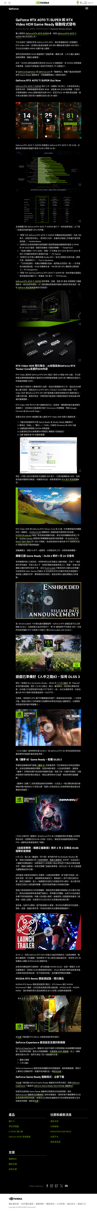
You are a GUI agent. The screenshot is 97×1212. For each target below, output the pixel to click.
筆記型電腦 (14, 1126)
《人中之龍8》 (62, 683)
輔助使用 (50, 1204)
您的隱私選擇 (27, 1204)
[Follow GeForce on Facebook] (47, 1185)
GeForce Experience (27, 72)
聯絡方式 (82, 1204)
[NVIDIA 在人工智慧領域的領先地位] (42, 3)
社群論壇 (54, 1126)
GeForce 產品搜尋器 (26, 287)
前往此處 (57, 1071)
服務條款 (40, 1204)
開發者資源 (55, 1142)
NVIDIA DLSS (35, 532)
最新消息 (54, 1121)
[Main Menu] (5, 3)
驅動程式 (13, 1159)
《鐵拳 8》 (41, 765)
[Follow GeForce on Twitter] (61, 1185)
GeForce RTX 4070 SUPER (37, 33)
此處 (19, 1037)
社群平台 (54, 1136)
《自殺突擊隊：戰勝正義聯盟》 (50, 860)
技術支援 (13, 1169)
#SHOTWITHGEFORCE (60, 1131)
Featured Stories (57, 29)
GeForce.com (44, 72)
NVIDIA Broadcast (24, 535)
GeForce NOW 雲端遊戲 (19, 1136)
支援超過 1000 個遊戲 (59, 1051)
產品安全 (71, 1204)
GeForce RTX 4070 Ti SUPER (28, 86)
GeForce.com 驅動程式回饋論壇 (29, 1094)
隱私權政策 (14, 1204)
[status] (77, 3)
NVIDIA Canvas (26, 538)
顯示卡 (12, 1121)
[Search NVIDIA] (10, 2)
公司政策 (61, 1204)
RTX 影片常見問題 (69, 479)
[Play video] (48, 505)
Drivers (69, 29)
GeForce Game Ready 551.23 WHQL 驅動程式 (53, 1086)
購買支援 (13, 1164)
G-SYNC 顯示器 (16, 1131)
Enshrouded (50, 568)
